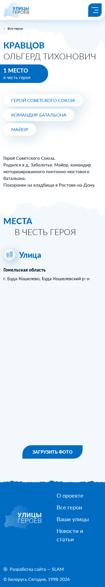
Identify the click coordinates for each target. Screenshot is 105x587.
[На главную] (16, 16)
